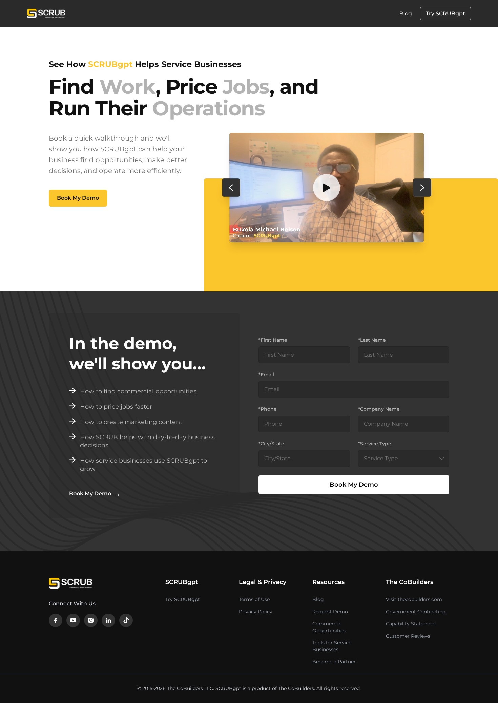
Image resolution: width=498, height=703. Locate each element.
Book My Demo (78, 198)
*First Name (272, 340)
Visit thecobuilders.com (414, 599)
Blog (405, 13)
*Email (266, 374)
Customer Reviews (408, 636)
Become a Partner (334, 662)
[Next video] (422, 187)
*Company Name (379, 409)
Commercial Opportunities (329, 627)
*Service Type (374, 444)
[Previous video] (231, 187)
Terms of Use (254, 599)
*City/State (271, 444)
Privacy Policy (255, 612)
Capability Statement (411, 624)
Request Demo (330, 612)
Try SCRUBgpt (445, 13)
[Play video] (326, 187)
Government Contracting (416, 612)
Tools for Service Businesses (331, 646)
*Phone (267, 409)
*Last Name (372, 340)
